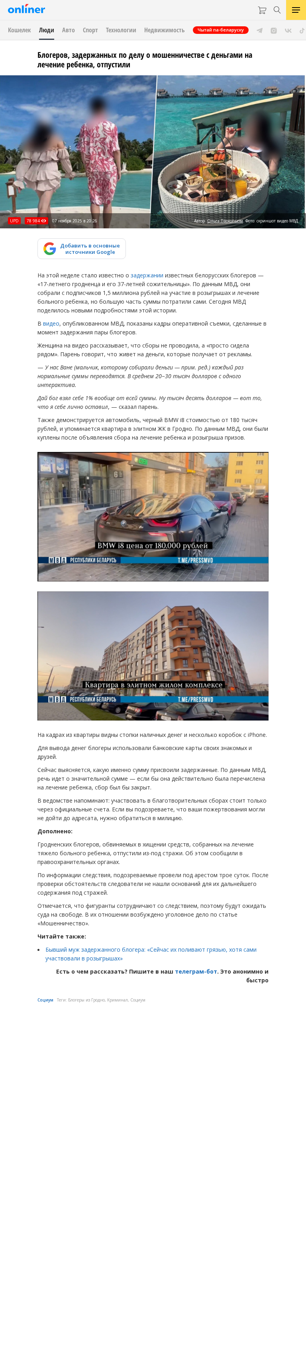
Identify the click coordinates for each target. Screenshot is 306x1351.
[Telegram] (260, 30)
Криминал (117, 1000)
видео (51, 323)
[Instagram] (274, 30)
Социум (45, 1000)
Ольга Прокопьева (225, 221)
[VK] (288, 30)
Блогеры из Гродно (86, 1000)
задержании (147, 275)
